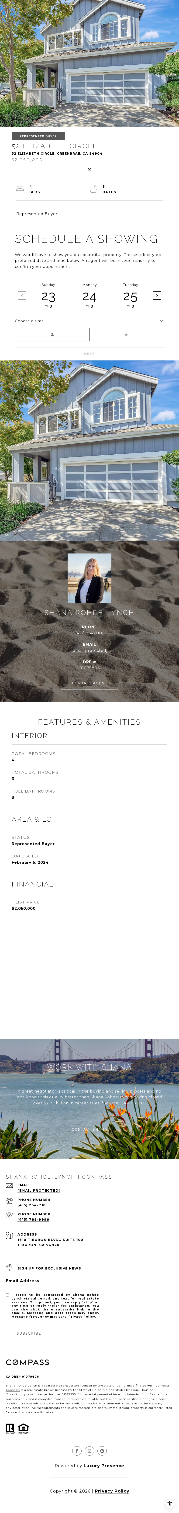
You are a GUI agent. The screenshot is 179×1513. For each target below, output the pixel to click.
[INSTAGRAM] (89, 1451)
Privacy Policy (82, 1316)
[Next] (157, 295)
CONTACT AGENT (89, 683)
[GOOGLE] (102, 1451)
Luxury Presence (104, 1465)
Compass (13, 1390)
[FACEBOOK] (77, 1451)
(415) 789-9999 (33, 1219)
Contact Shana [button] (89, 1129)
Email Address (22, 1281)
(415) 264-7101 (89, 633)
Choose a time (29, 321)
